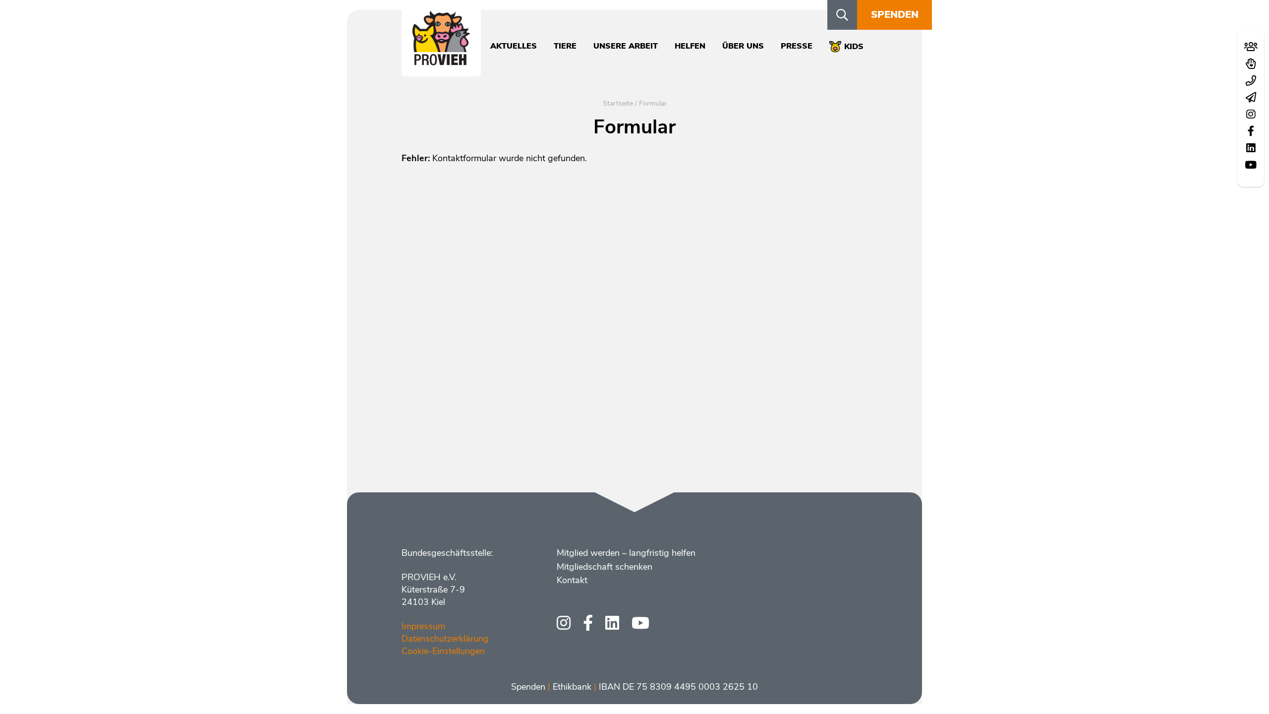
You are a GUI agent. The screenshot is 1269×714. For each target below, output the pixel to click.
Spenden (895, 14)
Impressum (423, 626)
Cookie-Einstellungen (443, 651)
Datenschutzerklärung (445, 639)
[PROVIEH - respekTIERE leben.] (441, 60)
